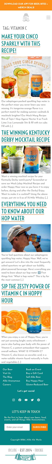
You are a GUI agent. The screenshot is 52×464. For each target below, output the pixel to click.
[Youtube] (26, 400)
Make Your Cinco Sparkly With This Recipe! (20, 43)
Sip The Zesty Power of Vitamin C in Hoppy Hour (25, 293)
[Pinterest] (38, 400)
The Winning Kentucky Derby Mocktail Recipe (25, 136)
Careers (7, 384)
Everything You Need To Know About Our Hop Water (24, 211)
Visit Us (7, 373)
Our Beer (7, 369)
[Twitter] (32, 400)
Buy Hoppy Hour (34, 381)
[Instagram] (13, 400)
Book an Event (33, 369)
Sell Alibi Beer (33, 377)
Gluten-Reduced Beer (37, 384)
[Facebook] (20, 400)
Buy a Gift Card (34, 373)
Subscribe (39, 427)
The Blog (7, 377)
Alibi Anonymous (11, 381)
